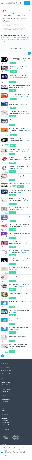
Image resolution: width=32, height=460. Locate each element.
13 (7, 145)
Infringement (5, 387)
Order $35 (12, 195)
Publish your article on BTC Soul (18, 293)
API (3, 408)
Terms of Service (6, 382)
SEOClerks (5, 420)
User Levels (5, 401)
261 (7, 107)
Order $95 (12, 116)
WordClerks (6, 429)
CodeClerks (6, 422)
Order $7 (12, 179)
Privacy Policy (5, 384)
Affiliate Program (6, 399)
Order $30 (12, 162)
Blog (3, 410)
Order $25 (13, 71)
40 (7, 221)
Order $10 (13, 135)
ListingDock (6, 424)
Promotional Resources (8, 403)
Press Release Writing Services (18, 216)
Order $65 (12, 82)
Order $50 (12, 90)
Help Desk (8, 367)
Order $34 (12, 212)
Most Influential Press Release (18, 301)
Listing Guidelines (6, 389)
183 (7, 135)
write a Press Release (15, 183)
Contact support (7, 24)
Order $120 (13, 203)
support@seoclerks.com (6, 370)
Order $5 (13, 99)
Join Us (4, 444)
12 (7, 63)
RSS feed (4, 406)
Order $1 (13, 107)
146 (7, 99)
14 (14, 186)
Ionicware (4, 418)
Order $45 (13, 63)
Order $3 (12, 124)
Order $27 (12, 289)
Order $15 (20, 186)
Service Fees (5, 391)
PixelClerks (6, 427)
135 (7, 71)
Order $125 (13, 229)
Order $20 (13, 145)
